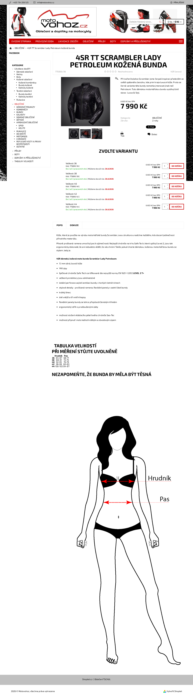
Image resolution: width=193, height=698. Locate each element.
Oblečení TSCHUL (102, 679)
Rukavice (20, 99)
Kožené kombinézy (27, 82)
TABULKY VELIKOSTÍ (23, 161)
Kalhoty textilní (26, 96)
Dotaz (154, 134)
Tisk (122, 135)
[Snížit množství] (168, 167)
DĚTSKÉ (20, 119)
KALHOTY (20, 114)
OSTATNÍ (20, 146)
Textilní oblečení (24, 91)
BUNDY (19, 112)
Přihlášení (179, 2)
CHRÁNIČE (21, 139)
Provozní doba (44, 41)
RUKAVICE (21, 131)
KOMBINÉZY (22, 109)
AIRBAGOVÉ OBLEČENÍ (27, 122)
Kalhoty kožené (26, 87)
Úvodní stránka (21, 41)
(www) (178, 71)
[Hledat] (160, 21)
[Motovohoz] (52, 21)
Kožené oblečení (24, 79)
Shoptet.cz (87, 679)
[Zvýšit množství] (168, 164)
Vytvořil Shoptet (174, 691)
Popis (60, 225)
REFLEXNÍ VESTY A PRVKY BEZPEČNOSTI (28, 142)
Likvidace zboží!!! (68, 41)
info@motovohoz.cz (45, 2)
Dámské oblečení (24, 71)
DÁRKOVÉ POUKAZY (25, 107)
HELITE (22, 128)
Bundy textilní (25, 94)
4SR (172, 71)
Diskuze (74, 225)
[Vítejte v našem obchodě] (10, 48)
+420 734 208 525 (20, 2)
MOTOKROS (21, 136)
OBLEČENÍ (88, 41)
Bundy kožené (25, 85)
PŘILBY (102, 41)
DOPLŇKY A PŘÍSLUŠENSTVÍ (135, 41)
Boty (18, 77)
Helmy (19, 74)
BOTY (113, 41)
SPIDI (21, 125)
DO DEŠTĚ (21, 134)
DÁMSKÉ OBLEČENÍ (25, 117)
